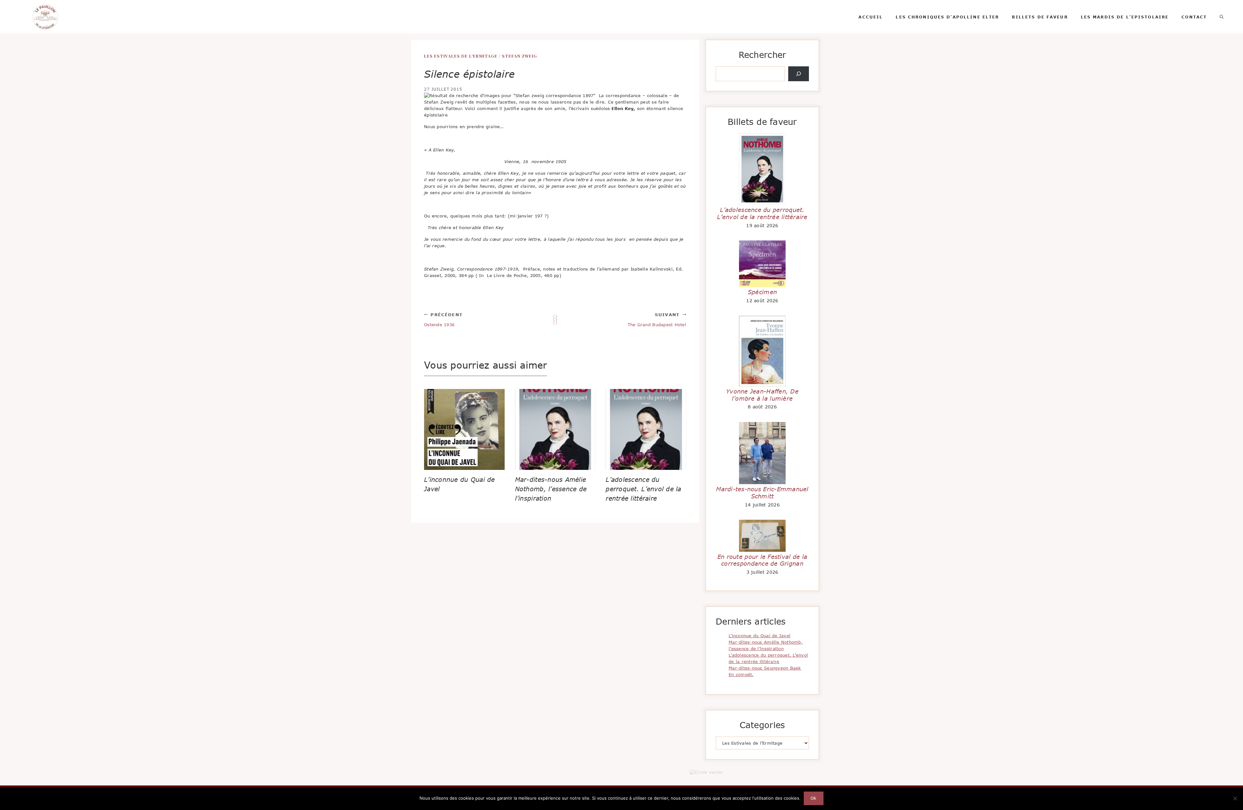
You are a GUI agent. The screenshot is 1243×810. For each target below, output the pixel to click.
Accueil (870, 17)
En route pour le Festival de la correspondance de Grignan (762, 560)
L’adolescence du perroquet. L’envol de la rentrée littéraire (643, 489)
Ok (814, 798)
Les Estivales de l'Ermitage (461, 56)
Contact (1194, 17)
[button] (1221, 17)
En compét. (741, 674)
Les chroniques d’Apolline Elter (947, 17)
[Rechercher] (798, 73)
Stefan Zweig (519, 56)
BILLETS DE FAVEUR (1040, 17)
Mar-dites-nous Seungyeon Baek (765, 668)
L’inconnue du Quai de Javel (759, 635)
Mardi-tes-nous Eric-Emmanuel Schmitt (762, 492)
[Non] (1235, 798)
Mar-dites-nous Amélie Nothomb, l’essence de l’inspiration (551, 489)
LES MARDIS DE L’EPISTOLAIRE (1125, 17)
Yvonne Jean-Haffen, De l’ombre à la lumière (762, 395)
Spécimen (762, 291)
